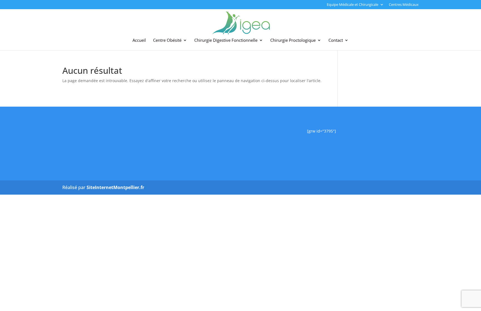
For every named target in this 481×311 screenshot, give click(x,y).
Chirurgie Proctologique (293, 40)
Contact (335, 40)
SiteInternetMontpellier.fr (115, 187)
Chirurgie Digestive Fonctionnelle (225, 40)
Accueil (139, 40)
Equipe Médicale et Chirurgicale (352, 5)
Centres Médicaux (404, 5)
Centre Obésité (167, 40)
